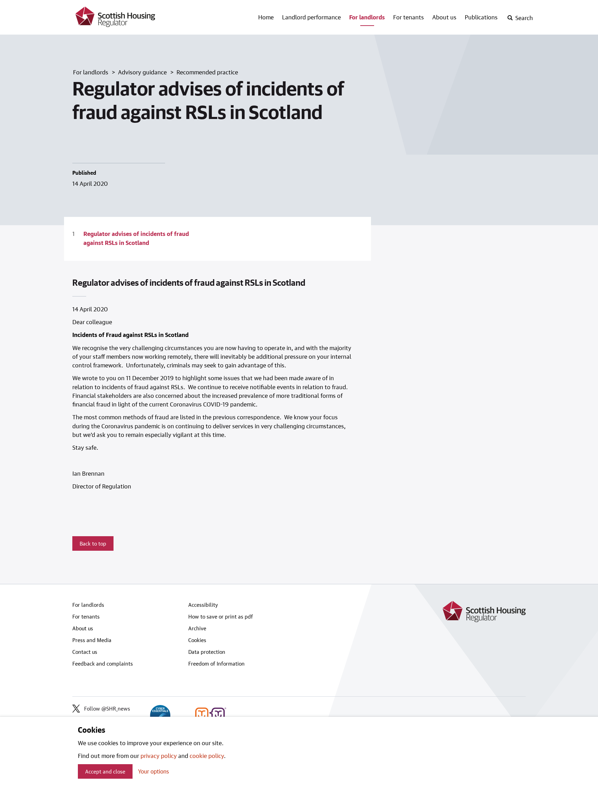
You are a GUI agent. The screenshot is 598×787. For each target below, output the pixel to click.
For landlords (367, 17)
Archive (197, 628)
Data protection (206, 652)
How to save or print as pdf (220, 616)
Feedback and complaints (102, 663)
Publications (481, 17)
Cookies (197, 640)
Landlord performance (311, 17)
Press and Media (91, 640)
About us (444, 17)
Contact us (84, 652)
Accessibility (203, 605)
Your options (153, 771)
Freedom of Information (216, 663)
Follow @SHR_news (107, 708)
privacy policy (159, 755)
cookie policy (207, 755)
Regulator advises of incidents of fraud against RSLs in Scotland (136, 238)
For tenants (408, 17)
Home (266, 17)
